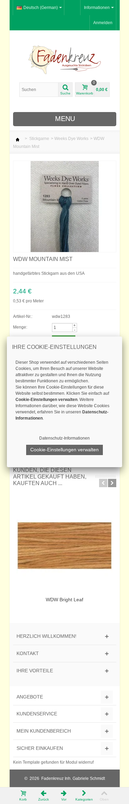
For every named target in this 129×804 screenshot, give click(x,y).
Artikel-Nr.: (22, 316)
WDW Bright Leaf (64, 599)
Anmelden (102, 22)
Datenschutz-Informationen (64, 438)
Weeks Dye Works (71, 138)
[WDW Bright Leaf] (65, 546)
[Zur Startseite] (17, 138)
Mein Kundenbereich (44, 731)
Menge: (20, 327)
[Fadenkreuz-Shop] (65, 60)
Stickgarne (39, 138)
